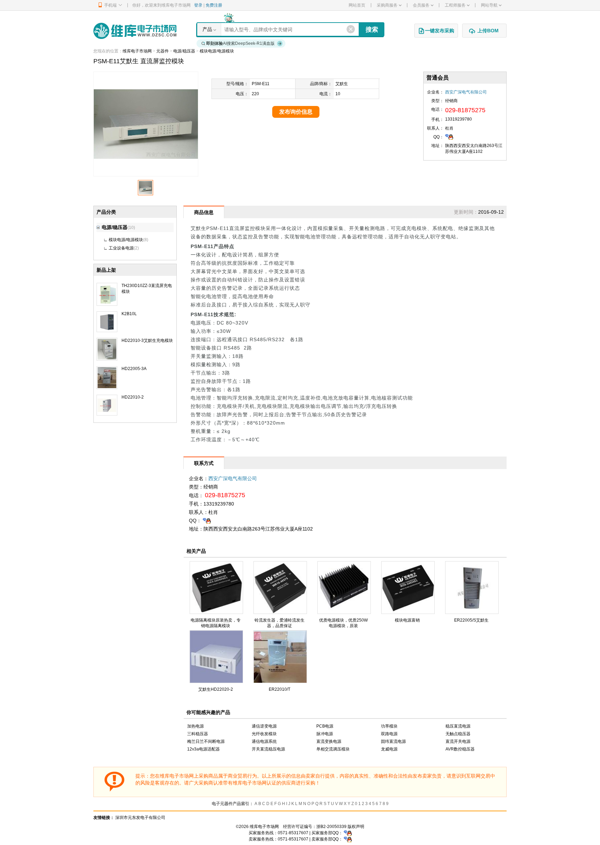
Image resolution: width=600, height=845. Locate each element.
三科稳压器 (197, 733)
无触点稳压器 (457, 733)
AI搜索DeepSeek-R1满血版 (240, 43)
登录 (198, 5)
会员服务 (421, 5)
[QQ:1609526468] (348, 832)
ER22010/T (279, 689)
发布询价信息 (295, 112)
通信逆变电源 (264, 726)
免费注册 (214, 5)
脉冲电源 (324, 733)
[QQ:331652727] (348, 839)
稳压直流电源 (457, 726)
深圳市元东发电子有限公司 (140, 817)
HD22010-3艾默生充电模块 (147, 340)
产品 (207, 29)
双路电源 (389, 733)
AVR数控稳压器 (460, 749)
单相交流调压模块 (333, 749)
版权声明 (356, 826)
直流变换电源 (328, 741)
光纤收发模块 (264, 733)
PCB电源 (324, 726)
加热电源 (195, 726)
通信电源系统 (264, 741)
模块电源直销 (407, 620)
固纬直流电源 (393, 741)
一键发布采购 (439, 30)
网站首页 (357, 5)
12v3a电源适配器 (203, 749)
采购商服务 (387, 5)
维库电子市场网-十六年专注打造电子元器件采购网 (134, 31)
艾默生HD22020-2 (215, 689)
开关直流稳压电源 (268, 749)
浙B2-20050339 (331, 826)
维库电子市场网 (137, 51)
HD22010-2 (133, 397)
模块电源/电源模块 (217, 51)
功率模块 (389, 726)
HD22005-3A (134, 368)
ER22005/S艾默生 (471, 620)
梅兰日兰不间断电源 (206, 741)
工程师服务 (455, 5)
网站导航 (489, 5)
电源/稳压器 (184, 51)
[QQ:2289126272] (449, 136)
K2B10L (129, 313)
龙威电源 (389, 749)
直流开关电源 (457, 741)
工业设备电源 (121, 248)
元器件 (162, 51)
